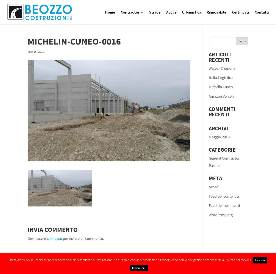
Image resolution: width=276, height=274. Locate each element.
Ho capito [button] (260, 260)
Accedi (214, 186)
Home (110, 13)
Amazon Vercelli (221, 96)
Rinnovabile (216, 13)
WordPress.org (221, 214)
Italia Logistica (221, 77)
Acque (171, 13)
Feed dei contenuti (224, 196)
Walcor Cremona (222, 68)
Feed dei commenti (224, 205)
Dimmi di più (138, 267)
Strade (155, 13)
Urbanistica (191, 13)
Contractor (130, 13)
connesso (54, 238)
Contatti (262, 13)
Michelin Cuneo (221, 86)
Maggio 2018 (219, 136)
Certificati (240, 13)
